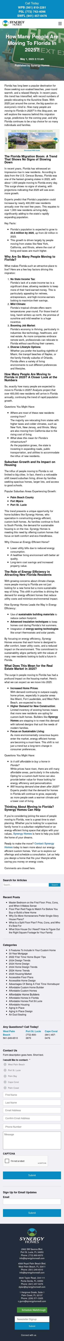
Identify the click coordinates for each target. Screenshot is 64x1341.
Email (6, 1197)
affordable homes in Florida (24, 997)
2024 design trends (19, 960)
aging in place (16, 1007)
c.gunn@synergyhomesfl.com (32, 1301)
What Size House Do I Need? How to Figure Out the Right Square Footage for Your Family (34, 930)
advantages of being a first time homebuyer (34, 984)
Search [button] (55, 885)
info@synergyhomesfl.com (32, 1258)
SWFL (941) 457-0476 (32, 15)
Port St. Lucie (14, 1070)
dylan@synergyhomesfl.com (32, 1286)
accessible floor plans (21, 977)
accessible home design (22, 980)
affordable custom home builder (26, 987)
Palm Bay (12, 1076)
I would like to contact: (16, 1060)
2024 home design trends (23, 967)
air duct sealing (17, 1014)
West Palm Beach (16, 1064)
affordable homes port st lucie (25, 1001)
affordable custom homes (23, 990)
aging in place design (21, 1011)
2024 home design (19, 963)
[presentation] (25, 1161)
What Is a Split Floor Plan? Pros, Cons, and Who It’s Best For (34, 924)
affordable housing (19, 1004)
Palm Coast (13, 1087)
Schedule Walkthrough (34, 1310)
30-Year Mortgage (18, 953)
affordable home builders (24, 994)
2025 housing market (20, 973)
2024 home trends (19, 970)
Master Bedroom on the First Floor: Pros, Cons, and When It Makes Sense (33, 904)
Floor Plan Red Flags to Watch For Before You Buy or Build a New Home (33, 910)
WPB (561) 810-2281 (32, 7)
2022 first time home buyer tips (27, 957)
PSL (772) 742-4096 (32, 11)
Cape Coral (13, 1081)
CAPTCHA (9, 1153)
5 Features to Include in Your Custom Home (32, 950)
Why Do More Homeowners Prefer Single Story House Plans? (34, 917)
